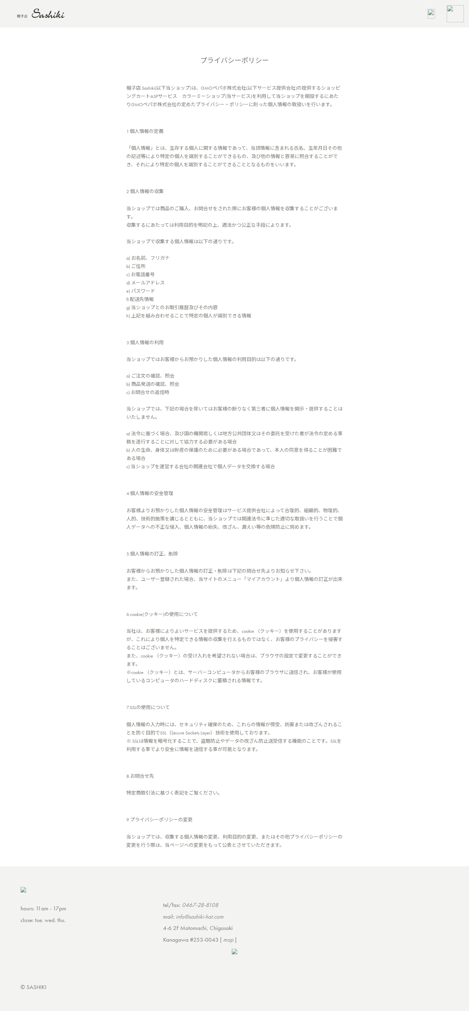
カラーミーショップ (203, 96)
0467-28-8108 (200, 905)
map (228, 939)
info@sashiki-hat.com (200, 916)
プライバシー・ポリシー (222, 104)
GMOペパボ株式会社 (223, 88)
